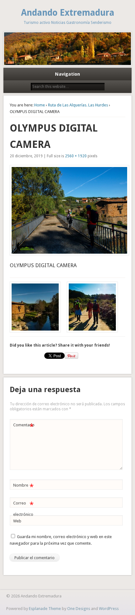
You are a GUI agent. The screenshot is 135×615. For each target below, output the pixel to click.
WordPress (109, 608)
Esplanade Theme (45, 608)
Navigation (67, 74)
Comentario (24, 426)
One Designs (78, 608)
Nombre (23, 487)
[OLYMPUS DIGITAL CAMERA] (68, 210)
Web (17, 521)
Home (39, 105)
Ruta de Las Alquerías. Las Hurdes (78, 105)
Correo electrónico (23, 508)
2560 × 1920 (76, 156)
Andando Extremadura (67, 13)
